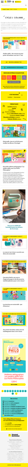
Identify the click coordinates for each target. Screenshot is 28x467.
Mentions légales (15, 444)
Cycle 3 (14, 77)
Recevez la (9, 401)
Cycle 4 (19, 77)
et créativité (11, 117)
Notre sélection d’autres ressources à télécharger (14, 87)
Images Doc (20, 457)
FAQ (22, 441)
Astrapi (9, 455)
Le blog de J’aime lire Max (12, 457)
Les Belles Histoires (11, 454)
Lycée (24, 77)
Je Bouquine (9, 459)
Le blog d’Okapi (20, 459)
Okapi (14, 459)
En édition (10, 97)
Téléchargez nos (13, 410)
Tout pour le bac (18, 461)
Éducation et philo (16, 113)
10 (25, 391)
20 (12, 393)
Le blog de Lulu (14, 455)
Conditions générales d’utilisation (15, 445)
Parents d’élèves (12, 442)
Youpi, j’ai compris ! (19, 454)
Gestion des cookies (15, 447)
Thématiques (14, 104)
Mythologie (11, 109)
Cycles (7, 9)
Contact (18, 441)
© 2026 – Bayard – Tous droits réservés (15, 449)
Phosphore (12, 461)
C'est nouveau (14, 94)
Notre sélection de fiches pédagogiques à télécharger (14, 86)
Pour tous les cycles (14, 82)
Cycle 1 (3, 77)
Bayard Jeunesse (10, 453)
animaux (14, 119)
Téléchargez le (14, 406)
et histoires (12, 106)
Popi (16, 453)
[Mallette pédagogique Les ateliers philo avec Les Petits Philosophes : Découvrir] (14, 362)
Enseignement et (17, 115)
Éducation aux (10, 111)
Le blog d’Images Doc (12, 458)
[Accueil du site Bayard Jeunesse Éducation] (8, 1)
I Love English (19, 458)
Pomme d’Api (20, 453)
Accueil (4, 9)
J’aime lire (20, 455)
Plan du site (19, 442)
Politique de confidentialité (15, 446)
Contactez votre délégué (14, 465)
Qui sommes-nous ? (11, 441)
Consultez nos (11, 403)
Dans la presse (17, 97)
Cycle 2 (9, 77)
